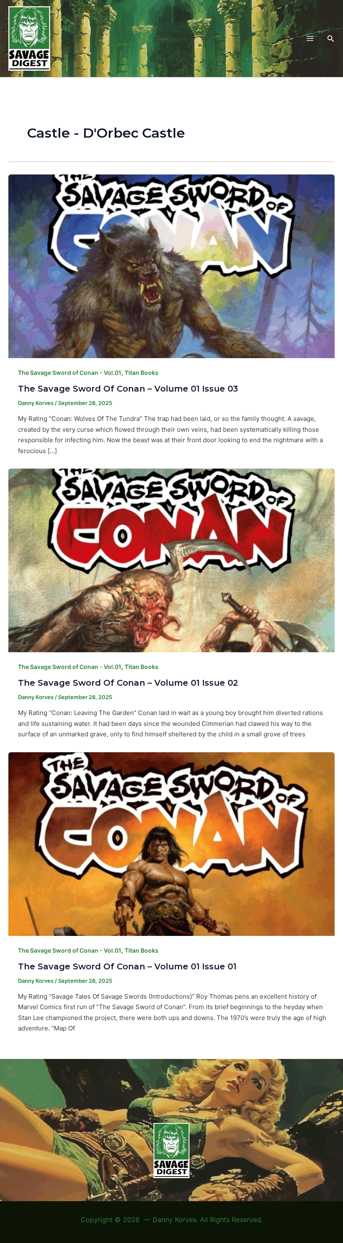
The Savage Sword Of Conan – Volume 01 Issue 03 (128, 389)
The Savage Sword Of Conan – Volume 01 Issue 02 (128, 683)
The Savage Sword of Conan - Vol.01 (69, 372)
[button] (331, 38)
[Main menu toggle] (310, 39)
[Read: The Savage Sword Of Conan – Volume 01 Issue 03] (171, 265)
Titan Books (142, 372)
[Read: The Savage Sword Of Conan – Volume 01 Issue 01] (171, 843)
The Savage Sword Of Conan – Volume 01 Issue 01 (127, 966)
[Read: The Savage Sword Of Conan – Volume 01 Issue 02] (171, 560)
